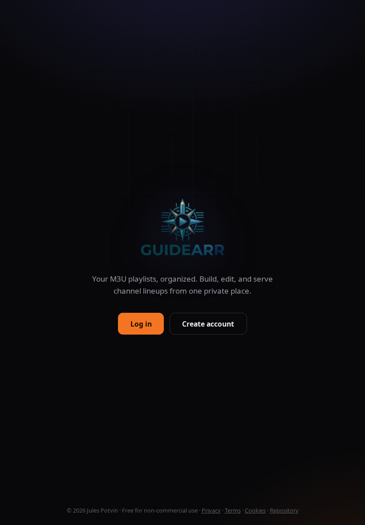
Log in (141, 324)
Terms (233, 510)
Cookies (255, 510)
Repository (284, 510)
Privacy (211, 510)
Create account (208, 324)
